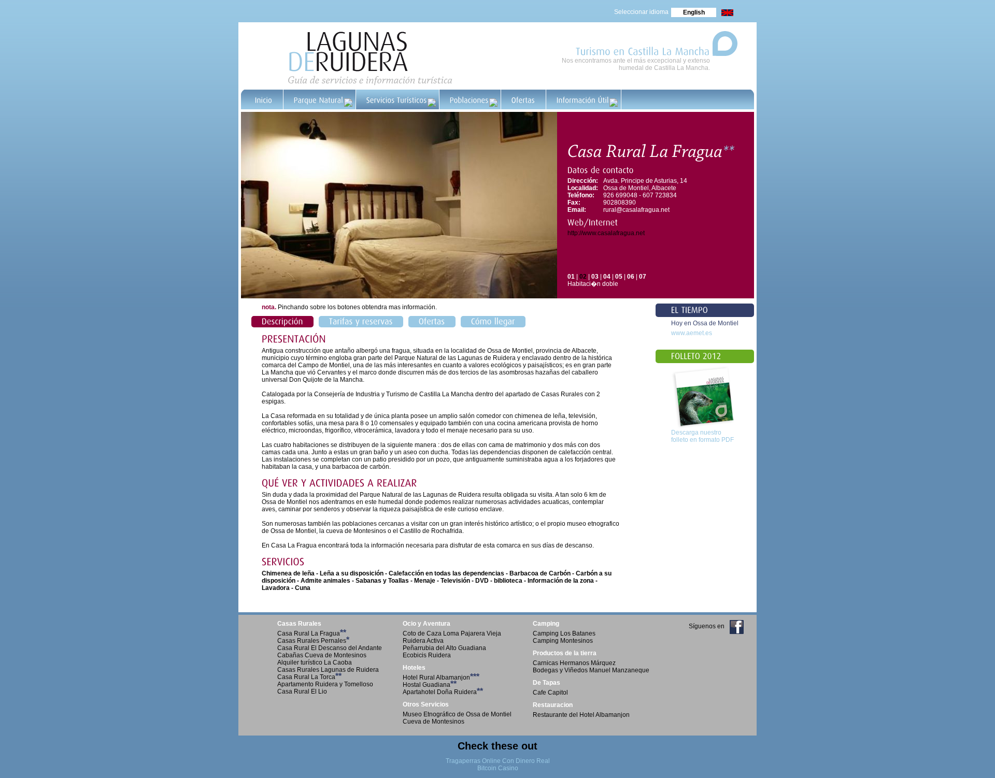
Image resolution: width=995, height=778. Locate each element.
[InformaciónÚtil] (583, 99)
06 (630, 276)
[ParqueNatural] (319, 99)
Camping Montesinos (563, 640)
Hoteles (414, 667)
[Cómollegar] (493, 321)
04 (606, 276)
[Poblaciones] (470, 99)
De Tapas (546, 682)
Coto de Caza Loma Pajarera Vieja (452, 633)
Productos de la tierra (564, 653)
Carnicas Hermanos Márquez (574, 663)
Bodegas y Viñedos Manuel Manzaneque (591, 670)
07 (642, 276)
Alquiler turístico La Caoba (314, 662)
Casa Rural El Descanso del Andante (329, 648)
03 (595, 276)
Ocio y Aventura (426, 623)
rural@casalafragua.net (636, 209)
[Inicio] (264, 99)
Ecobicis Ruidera (427, 655)
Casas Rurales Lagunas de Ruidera (328, 669)
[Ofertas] (523, 99)
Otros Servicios (426, 704)
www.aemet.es (691, 333)
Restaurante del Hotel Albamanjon (581, 714)
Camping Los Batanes (564, 633)
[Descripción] (282, 321)
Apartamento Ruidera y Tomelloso (325, 684)
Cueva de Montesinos (433, 721)
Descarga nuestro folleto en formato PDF (702, 436)
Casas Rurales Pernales (313, 640)
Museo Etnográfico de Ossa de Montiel (457, 714)
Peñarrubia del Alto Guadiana (444, 648)
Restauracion (553, 705)
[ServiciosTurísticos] (397, 99)
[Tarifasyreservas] (361, 321)
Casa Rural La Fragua (311, 633)
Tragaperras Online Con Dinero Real (498, 761)
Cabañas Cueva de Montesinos (321, 655)
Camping (546, 623)
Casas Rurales (299, 623)
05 (618, 276)
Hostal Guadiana (430, 684)
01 (571, 276)
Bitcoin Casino (497, 768)
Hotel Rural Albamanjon (441, 677)
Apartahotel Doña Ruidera (443, 692)
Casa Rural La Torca (309, 677)
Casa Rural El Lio (302, 691)
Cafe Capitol (550, 692)
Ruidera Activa (423, 640)
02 (583, 276)
